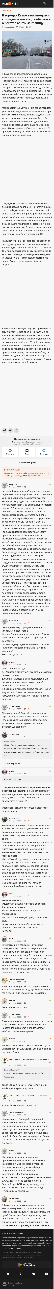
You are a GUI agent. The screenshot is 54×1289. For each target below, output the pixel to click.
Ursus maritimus (16, 1113)
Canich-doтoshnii (16, 980)
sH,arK (12, 938)
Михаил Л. (13, 621)
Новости (6, 11)
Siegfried (13, 485)
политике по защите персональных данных (17, 1257)
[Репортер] (10, 4)
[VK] (33, 1273)
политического (16, 77)
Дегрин (12, 1000)
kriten (11, 1150)
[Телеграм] (7, 1273)
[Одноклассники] (20, 1273)
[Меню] (50, 4)
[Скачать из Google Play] (27, 1264)
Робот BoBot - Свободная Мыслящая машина (29, 1060)
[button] (44, 4)
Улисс (11, 662)
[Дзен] (46, 1273)
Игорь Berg (14, 1198)
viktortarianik (14, 707)
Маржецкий (14, 734)
